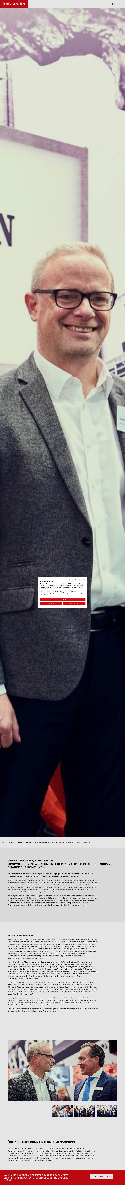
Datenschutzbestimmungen (77, 580)
